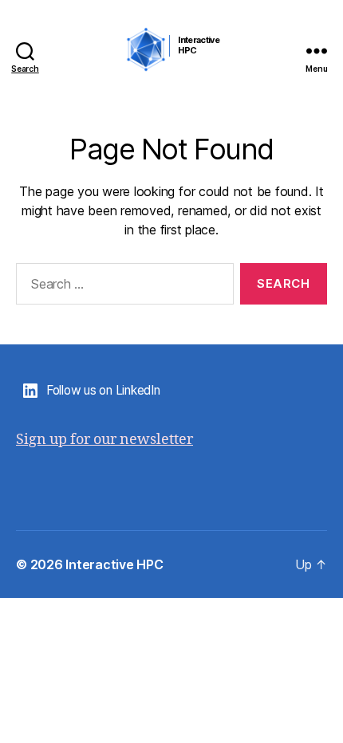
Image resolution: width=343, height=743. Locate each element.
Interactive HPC (114, 564)
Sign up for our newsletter (104, 439)
